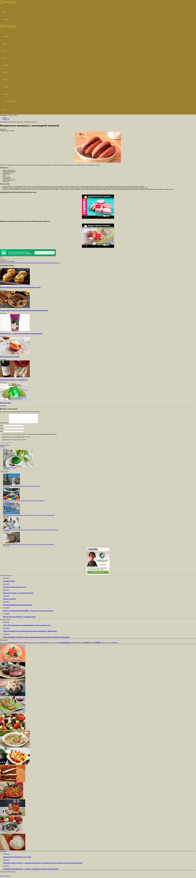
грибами (16, 642)
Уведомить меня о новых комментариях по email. (16, 437)
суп (110, 642)
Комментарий (4, 423)
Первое (5, 43)
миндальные (9, 258)
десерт (21, 642)
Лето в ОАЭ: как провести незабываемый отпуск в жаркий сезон (21, 486)
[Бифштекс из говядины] (12, 678)
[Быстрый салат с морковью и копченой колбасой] (12, 661)
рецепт (87, 642)
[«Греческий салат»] (12, 730)
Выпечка (5, 65)
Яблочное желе (5, 403)
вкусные (6, 642)
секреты (103, 642)
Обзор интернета (11, 101)
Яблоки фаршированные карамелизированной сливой (20, 287)
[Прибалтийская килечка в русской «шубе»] (12, 850)
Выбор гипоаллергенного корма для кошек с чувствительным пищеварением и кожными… (29, 544)
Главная (2, 122)
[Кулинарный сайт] (8, 3)
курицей (38, 642)
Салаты (5, 58)
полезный (57, 642)
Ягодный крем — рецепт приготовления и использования (21, 333)
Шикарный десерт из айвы (10, 356)
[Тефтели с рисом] (11, 798)
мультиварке (44, 642)
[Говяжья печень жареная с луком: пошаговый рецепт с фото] (11, 833)
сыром (113, 642)
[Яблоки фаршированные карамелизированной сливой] (15, 284)
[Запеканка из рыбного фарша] (12, 712)
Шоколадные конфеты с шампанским (13, 380)
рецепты (92, 642)
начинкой (16, 258)
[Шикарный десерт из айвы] (15, 353)
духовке (25, 642)
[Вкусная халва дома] (12, 695)
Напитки (5, 86)
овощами (50, 642)
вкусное (2, 642)
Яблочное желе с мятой (9, 467)
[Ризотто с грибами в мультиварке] (15, 747)
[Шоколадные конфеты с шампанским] (15, 376)
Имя (1, 425)
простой (81, 642)
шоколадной (22, 258)
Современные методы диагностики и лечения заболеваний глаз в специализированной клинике (30, 529)
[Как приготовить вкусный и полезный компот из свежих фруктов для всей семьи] (12, 815)
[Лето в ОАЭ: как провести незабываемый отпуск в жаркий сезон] (11, 484)
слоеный (107, 642)
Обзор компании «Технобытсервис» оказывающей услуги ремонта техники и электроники (28, 515)
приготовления (74, 642)
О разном (5, 94)
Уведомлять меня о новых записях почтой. (14, 439)
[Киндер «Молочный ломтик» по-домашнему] (12, 781)
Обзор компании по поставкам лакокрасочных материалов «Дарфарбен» (24, 500)
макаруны (3, 258)
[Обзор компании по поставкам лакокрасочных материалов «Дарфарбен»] (11, 499)
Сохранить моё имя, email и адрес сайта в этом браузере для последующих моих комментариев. (29, 434)
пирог (53, 642)
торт (117, 642)
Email (2, 428)
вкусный (11, 642)
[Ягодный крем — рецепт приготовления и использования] (15, 330)
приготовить (65, 642)
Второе (5, 50)
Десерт (5, 72)
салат (98, 642)
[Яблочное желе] (15, 400)
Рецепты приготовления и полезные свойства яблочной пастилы (24, 310)
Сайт (1, 431)
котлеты (34, 642)
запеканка (30, 642)
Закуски (5, 79)
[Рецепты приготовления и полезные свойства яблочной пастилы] (15, 307)
